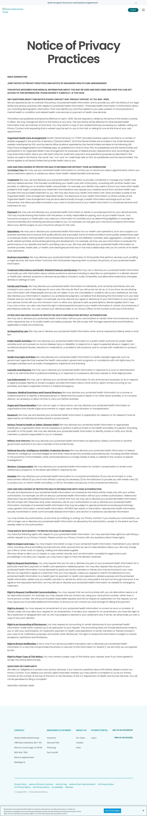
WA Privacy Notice (41, 787)
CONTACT (19, 730)
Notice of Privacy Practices (41, 784)
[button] (143, 10)
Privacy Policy (20, 784)
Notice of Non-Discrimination (82, 784)
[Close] (143, 810)
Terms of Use (61, 784)
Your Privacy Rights (112, 811)
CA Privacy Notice (106, 784)
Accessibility (57, 787)
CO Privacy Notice (22, 787)
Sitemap (69, 787)
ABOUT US (81, 730)
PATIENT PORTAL (99, 730)
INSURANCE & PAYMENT (59, 730)
